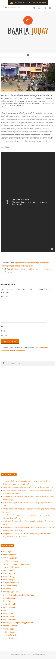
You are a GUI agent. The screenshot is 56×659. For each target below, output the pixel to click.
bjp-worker (28, 103)
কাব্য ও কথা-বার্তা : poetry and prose (16, 564)
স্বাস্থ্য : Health (8, 638)
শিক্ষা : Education (9, 619)
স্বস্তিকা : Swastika (10, 635)
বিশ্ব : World (8, 601)
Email (3, 331)
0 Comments (19, 105)
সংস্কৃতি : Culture (9, 629)
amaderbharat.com (16, 103)
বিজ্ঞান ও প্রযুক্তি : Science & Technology (18, 595)
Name (4, 326)
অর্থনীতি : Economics (11, 561)
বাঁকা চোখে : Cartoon (10, 592)
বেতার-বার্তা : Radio (9, 604)
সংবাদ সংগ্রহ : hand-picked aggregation (27, 101)
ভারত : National (46, 99)
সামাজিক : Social (47, 101)
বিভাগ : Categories (10, 598)
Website (4, 336)
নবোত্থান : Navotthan (11, 582)
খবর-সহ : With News (11, 567)
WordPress (41, 654)
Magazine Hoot (25, 654)
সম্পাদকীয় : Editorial (10, 626)
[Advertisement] (28, 431)
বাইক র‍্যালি (50, 103)
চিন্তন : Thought (9, 576)
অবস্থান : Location (10, 558)
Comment (4, 297)
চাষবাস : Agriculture (10, 573)
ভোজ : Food (7, 610)
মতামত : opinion (9, 613)
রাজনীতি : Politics (6, 101)
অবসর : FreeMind (9, 555)
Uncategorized (9, 551)
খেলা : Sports (8, 570)
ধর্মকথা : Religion (9, 579)
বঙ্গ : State (37, 99)
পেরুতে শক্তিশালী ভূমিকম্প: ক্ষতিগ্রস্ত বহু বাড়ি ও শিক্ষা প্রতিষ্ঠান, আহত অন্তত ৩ (28, 487)
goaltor (37, 103)
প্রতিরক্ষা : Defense (10, 585)
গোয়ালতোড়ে (44, 103)
